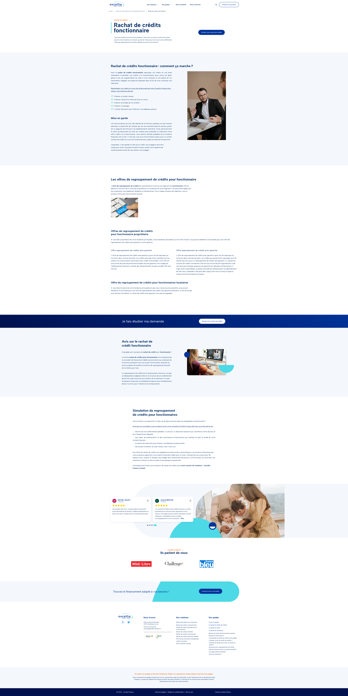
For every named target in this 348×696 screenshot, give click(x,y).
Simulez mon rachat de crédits (212, 321)
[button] (148, 525)
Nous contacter (195, 4)
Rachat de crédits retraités (184, 632)
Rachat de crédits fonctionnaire (186, 634)
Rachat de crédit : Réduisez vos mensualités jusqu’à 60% (130, 11)
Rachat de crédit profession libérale (187, 636)
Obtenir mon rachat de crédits (211, 32)
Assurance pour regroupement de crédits (221, 647)
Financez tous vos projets (210, 591)
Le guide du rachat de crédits (218, 625)
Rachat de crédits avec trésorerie (186, 622)
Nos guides (166, 5)
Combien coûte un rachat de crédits (220, 640)
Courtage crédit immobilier (217, 652)
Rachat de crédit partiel (216, 636)
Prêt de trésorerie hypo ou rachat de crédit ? (223, 649)
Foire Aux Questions (215, 654)
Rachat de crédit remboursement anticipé (222, 633)
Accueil (111, 11)
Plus (170, 518)
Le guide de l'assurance (216, 630)
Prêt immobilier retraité (183, 643)
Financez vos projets (229, 4)
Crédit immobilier (181, 641)
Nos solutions (151, 5)
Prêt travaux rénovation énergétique (187, 639)
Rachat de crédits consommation (186, 625)
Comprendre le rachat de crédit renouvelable (223, 638)
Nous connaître (181, 4)
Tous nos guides (214, 622)
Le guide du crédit (214, 628)
